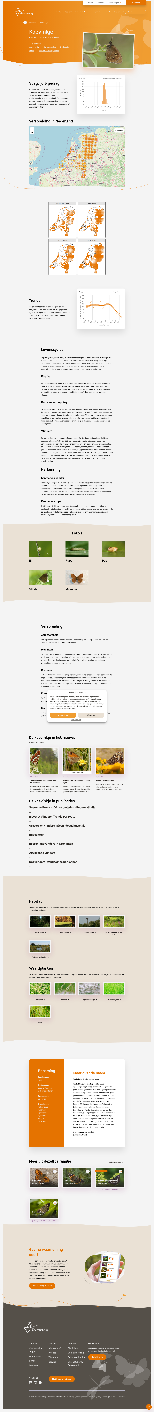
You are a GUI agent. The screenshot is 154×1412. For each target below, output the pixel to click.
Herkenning (65, 47)
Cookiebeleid (76, 720)
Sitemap (122, 1397)
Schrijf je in (97, 1357)
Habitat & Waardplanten (49, 51)
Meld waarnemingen (61, 1379)
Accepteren (63, 715)
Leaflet (110, 126)
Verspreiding (34, 47)
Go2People (71, 1397)
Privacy (105, 1397)
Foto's (31, 51)
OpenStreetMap (117, 126)
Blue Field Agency (94, 1397)
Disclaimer (113, 1397)
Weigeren (91, 715)
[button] (32, 129)
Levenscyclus (50, 47)
